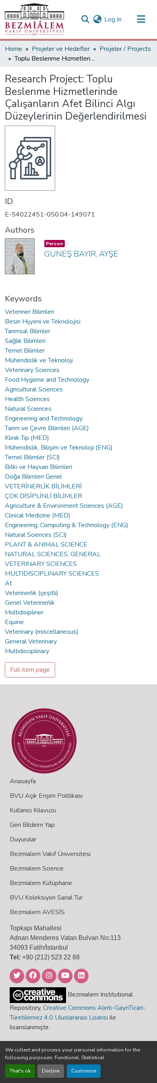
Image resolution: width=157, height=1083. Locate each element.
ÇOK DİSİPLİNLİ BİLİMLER (43, 496)
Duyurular (23, 839)
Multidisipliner (24, 612)
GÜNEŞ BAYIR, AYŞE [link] (81, 253)
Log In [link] (113, 19)
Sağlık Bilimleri (25, 340)
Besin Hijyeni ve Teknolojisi (43, 321)
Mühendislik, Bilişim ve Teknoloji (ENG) (59, 447)
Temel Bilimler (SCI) (32, 457)
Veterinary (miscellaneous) (41, 631)
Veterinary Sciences (32, 370)
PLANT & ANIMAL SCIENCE (46, 544)
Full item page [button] (30, 669)
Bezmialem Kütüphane (41, 883)
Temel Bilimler (25, 350)
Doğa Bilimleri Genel (33, 476)
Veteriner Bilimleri (29, 311)
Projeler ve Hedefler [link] (61, 48)
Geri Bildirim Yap (32, 825)
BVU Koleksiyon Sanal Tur (46, 897)
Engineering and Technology (44, 418)
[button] (34, 19)
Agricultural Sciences (34, 389)
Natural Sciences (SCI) (36, 534)
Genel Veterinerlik (30, 602)
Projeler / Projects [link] (125, 48)
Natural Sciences (28, 408)
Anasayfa (23, 781)
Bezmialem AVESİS (37, 912)
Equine (14, 622)
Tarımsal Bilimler (27, 331)
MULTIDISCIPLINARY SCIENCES (52, 573)
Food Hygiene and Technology (47, 379)
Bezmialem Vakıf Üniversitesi (50, 854)
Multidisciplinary (27, 651)
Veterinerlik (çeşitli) (31, 593)
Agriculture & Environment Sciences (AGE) (64, 505)
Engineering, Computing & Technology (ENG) (66, 525)
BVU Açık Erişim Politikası (46, 796)
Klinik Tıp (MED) (27, 437)
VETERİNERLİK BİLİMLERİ (43, 486)
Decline (51, 1071)
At (8, 583)
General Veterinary (31, 641)
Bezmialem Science (37, 868)
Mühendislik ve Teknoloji (39, 360)
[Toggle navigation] (141, 19)
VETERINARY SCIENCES (41, 563)
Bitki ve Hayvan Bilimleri (38, 467)
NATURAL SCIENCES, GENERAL (53, 554)
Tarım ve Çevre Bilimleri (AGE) (47, 428)
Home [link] (13, 48)
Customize (83, 1071)
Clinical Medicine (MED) (37, 515)
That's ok (20, 1071)
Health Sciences (27, 399)
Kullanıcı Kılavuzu (33, 810)
